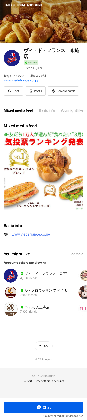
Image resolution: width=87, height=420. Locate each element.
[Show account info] (31, 62)
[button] (35, 91)
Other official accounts (49, 381)
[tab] (18, 110)
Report (27, 381)
